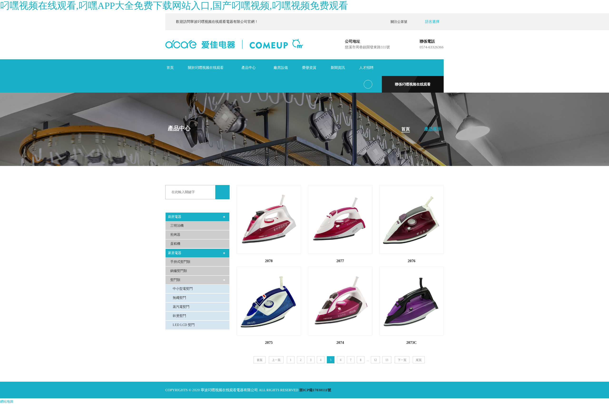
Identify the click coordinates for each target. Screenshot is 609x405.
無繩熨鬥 (179, 298)
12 (375, 360)
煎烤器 (175, 234)
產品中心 (248, 68)
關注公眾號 (400, 22)
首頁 (170, 68)
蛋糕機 (175, 243)
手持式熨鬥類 (180, 262)
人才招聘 (366, 68)
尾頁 (419, 360)
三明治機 (177, 225)
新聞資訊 (338, 68)
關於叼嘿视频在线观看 (206, 68)
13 (386, 360)
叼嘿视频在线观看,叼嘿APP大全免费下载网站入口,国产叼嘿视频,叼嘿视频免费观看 (174, 5)
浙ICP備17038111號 (315, 390)
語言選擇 (432, 22)
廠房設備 (281, 68)
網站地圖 (6, 401)
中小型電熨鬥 (183, 288)
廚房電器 (174, 217)
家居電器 (174, 253)
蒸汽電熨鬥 (181, 307)
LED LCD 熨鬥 (184, 325)
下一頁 (402, 360)
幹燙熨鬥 (179, 316)
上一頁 (276, 360)
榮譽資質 (309, 68)
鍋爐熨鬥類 (178, 271)
